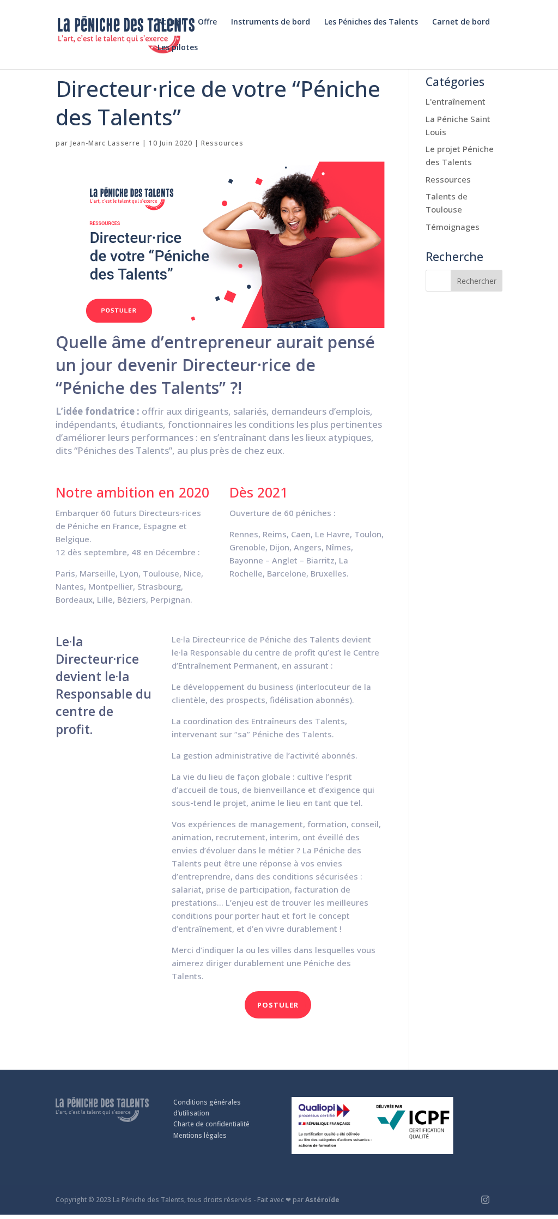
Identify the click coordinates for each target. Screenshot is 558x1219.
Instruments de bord (270, 22)
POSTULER (278, 1005)
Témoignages (453, 226)
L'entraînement (456, 101)
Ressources (222, 143)
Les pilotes (177, 48)
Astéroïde (322, 1199)
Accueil (170, 22)
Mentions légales (200, 1135)
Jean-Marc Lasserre (105, 143)
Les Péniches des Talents (371, 22)
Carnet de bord (461, 22)
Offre (207, 22)
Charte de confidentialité (211, 1124)
